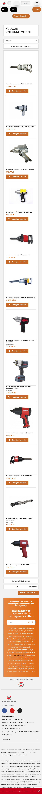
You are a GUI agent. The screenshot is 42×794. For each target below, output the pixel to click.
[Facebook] (4, 710)
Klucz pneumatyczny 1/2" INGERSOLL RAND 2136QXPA (20, 341)
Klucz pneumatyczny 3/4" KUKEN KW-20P (20, 127)
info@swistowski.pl (19, 655)
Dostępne (21, 41)
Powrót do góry (28, 592)
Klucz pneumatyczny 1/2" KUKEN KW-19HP (20, 169)
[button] (16, 3)
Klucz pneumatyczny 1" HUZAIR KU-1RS (19, 476)
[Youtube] (12, 710)
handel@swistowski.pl (13, 728)
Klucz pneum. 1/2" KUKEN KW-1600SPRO (19, 212)
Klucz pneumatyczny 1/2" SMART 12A (18, 565)
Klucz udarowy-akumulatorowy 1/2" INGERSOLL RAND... (18, 387)
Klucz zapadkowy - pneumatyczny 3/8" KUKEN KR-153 (19, 519)
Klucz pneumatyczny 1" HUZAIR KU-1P (18, 255)
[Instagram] (19, 710)
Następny (33, 587)
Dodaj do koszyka (17, 91)
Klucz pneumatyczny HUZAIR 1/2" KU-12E (19, 433)
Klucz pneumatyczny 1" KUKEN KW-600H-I (20, 84)
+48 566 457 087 (20, 725)
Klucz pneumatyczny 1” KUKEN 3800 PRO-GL (20, 298)
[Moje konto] (9, 3)
